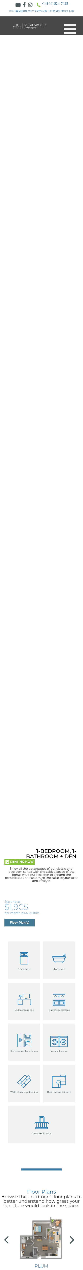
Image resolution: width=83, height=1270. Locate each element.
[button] (68, 29)
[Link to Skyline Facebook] (24, 5)
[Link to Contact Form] (18, 5)
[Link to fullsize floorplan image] (42, 1239)
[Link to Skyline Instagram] (30, 5)
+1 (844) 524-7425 (55, 3)
